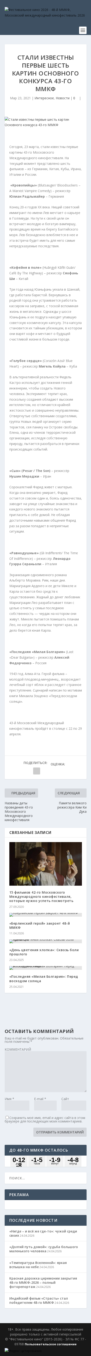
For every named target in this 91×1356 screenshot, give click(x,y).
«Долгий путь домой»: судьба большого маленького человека (43, 1249)
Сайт (65, 1099)
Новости (63, 98)
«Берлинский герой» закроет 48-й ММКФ (39, 925)
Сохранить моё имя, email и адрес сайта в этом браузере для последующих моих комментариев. (45, 1119)
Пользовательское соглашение (51, 1344)
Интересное (44, 98)
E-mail (40, 1099)
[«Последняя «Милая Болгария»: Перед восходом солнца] (45, 968)
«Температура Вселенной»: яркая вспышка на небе (38, 1264)
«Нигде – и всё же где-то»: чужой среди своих (43, 1233)
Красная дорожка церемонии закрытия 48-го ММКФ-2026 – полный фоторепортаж (43, 1282)
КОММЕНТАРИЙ (18, 1049)
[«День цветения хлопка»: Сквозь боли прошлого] (45, 941)
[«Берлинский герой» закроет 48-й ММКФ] (45, 915)
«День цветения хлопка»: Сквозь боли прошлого (44, 952)
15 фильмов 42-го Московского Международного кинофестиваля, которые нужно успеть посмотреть (41, 896)
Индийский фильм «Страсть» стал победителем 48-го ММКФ (38, 1300)
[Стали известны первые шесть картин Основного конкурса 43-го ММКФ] (46, 122)
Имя (9, 1099)
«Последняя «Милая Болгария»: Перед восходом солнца (43, 978)
